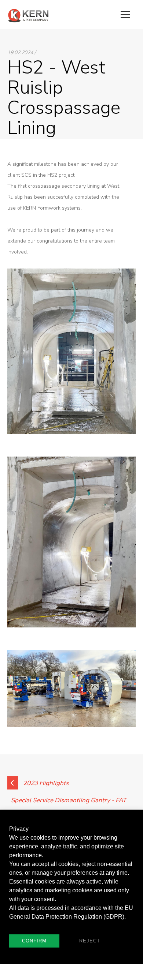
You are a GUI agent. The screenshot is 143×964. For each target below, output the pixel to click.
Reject (89, 941)
